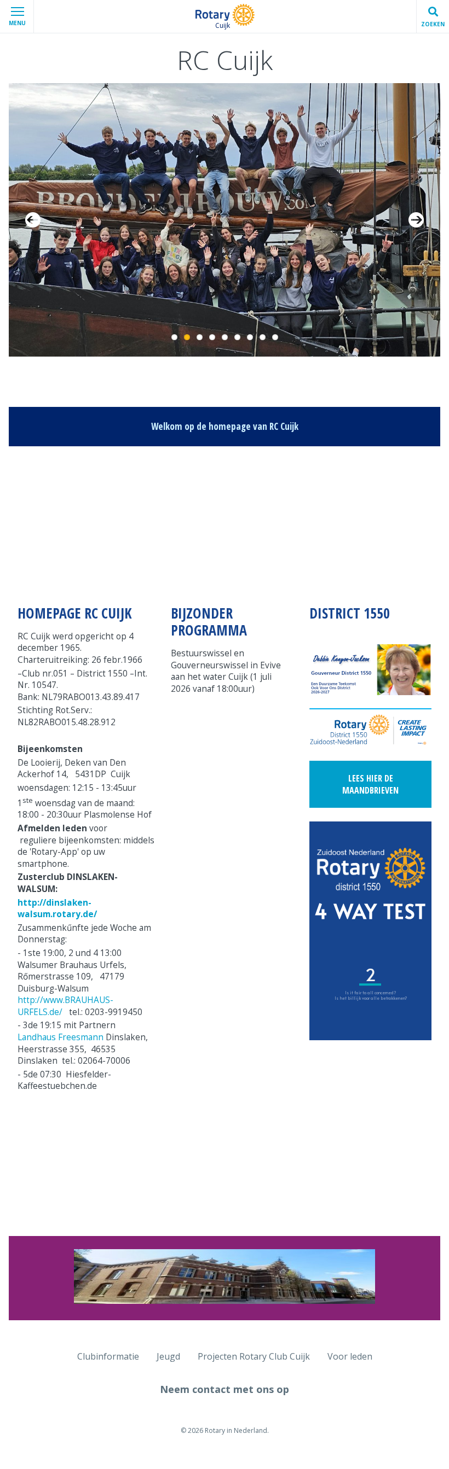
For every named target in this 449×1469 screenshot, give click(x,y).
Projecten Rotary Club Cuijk (254, 1356)
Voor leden (349, 1356)
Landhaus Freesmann (60, 1037)
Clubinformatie (108, 1356)
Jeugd (168, 1356)
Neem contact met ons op (224, 1389)
